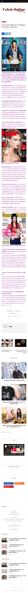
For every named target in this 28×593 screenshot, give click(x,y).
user (10, 326)
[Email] (19, 316)
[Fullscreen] (22, 454)
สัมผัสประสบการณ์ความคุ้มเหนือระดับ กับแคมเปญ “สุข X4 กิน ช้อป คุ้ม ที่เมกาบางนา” (14, 426)
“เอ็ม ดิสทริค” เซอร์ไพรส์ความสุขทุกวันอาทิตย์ (14, 380)
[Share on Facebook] (3, 33)
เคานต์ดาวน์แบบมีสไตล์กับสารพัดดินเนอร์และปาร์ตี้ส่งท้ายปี (20, 352)
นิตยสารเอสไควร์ (13, 313)
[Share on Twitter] (6, 33)
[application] (14, 450)
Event (10, 548)
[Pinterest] (17, 316)
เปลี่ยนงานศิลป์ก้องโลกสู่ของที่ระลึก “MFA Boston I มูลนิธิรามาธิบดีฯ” (14, 403)
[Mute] (20, 454)
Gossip (10, 554)
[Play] (5, 454)
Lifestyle (4, 21)
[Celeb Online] (14, 10)
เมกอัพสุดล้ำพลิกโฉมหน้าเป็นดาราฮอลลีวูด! (7, 351)
